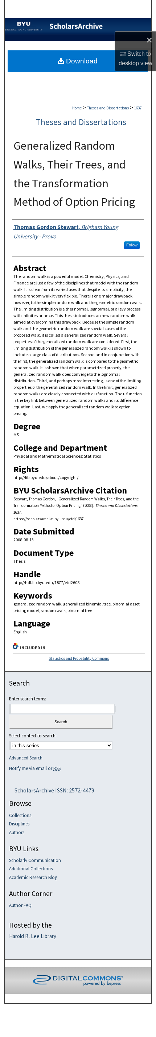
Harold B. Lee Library (32, 936)
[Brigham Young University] (24, 19)
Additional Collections (31, 869)
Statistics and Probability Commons (79, 658)
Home (77, 108)
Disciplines (19, 824)
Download (81, 61)
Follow (131, 245)
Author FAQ (20, 905)
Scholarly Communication (35, 860)
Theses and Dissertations (108, 108)
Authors (16, 833)
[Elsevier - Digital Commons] (78, 980)
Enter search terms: (27, 699)
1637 (137, 108)
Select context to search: (33, 736)
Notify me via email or (35, 768)
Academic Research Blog (33, 877)
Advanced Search (25, 758)
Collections (20, 816)
